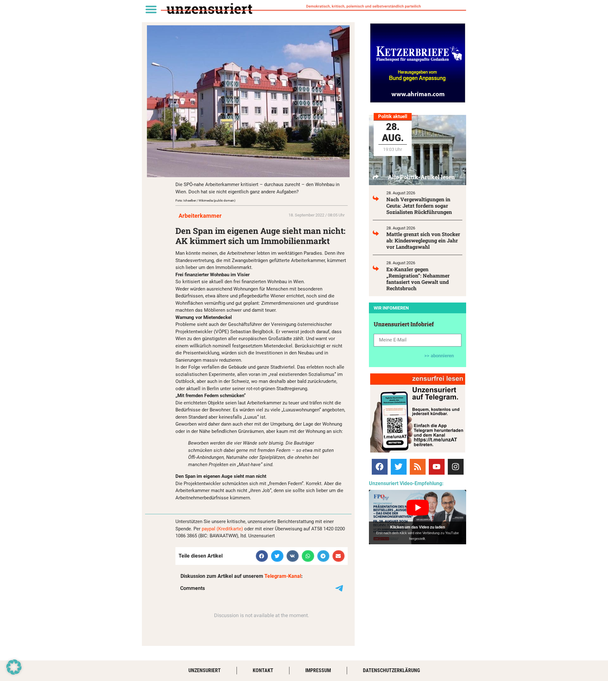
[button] (151, 9)
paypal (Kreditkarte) (222, 529)
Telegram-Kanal (282, 576)
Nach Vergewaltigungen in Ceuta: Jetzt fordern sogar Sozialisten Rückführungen (419, 205)
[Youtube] (437, 467)
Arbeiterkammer (200, 215)
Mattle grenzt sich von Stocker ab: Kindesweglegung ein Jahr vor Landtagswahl (423, 240)
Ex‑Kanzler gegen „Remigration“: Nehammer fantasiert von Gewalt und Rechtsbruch (418, 278)
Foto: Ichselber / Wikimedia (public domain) (205, 200)
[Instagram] (456, 467)
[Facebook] (380, 467)
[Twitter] (399, 467)
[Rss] (418, 467)
